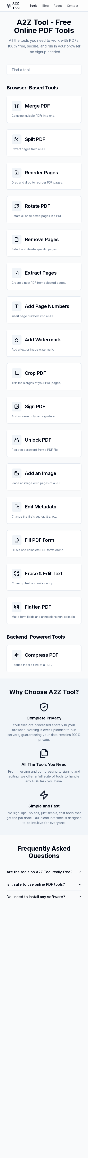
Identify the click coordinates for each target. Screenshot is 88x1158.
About (58, 5)
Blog (45, 5)
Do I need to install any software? (36, 897)
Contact (72, 5)
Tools (33, 5)
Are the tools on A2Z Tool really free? (39, 872)
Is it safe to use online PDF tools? (36, 884)
